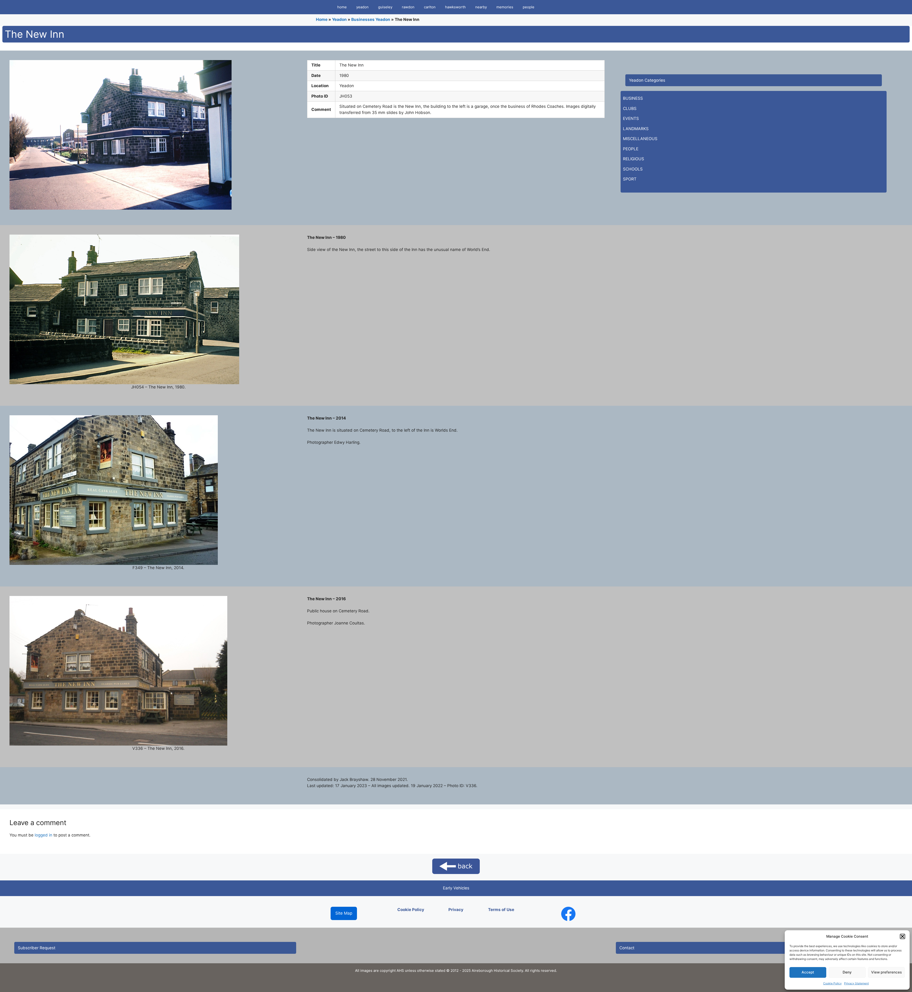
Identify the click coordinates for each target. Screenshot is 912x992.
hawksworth (455, 7)
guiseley (385, 7)
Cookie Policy (832, 983)
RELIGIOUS (633, 158)
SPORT (629, 179)
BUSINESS (633, 98)
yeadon (362, 7)
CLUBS (629, 108)
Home (322, 19)
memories (504, 7)
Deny (847, 972)
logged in (43, 835)
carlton (430, 7)
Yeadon (339, 19)
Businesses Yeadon (370, 19)
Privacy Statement (856, 983)
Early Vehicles (456, 888)
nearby (481, 7)
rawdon (408, 7)
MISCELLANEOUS (640, 138)
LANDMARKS (636, 128)
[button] (902, 936)
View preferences (886, 972)
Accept (808, 972)
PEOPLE (630, 148)
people (528, 7)
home (342, 7)
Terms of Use (501, 909)
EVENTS (631, 118)
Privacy (455, 909)
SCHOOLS (633, 169)
